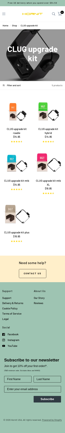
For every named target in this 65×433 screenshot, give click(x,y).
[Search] (54, 14)
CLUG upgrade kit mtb (16, 180)
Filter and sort (13, 85)
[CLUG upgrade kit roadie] (16, 110)
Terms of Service (11, 313)
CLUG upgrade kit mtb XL (48, 182)
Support (6, 297)
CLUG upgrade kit (29, 25)
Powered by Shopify (52, 420)
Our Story (39, 297)
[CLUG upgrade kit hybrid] (48, 110)
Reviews (38, 303)
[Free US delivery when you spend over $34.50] (32, 3)
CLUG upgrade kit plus (16, 232)
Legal (5, 318)
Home (5, 25)
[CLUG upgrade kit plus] (16, 213)
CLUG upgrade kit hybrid (48, 130)
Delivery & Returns (12, 303)
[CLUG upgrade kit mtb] (16, 161)
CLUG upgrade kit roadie (17, 130)
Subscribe (47, 399)
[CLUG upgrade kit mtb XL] (48, 161)
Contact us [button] (32, 273)
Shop (14, 25)
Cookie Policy (10, 308)
